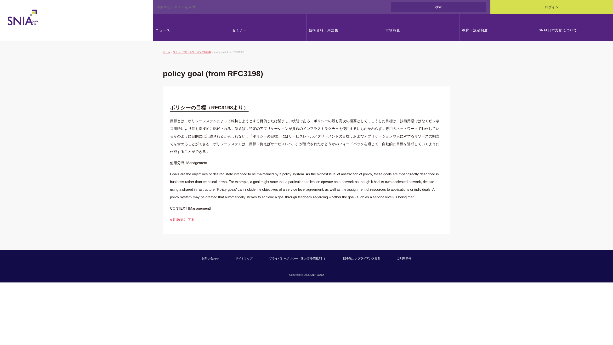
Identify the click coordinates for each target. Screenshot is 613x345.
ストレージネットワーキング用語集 (192, 52)
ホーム (166, 52)
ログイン (552, 7)
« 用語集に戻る (182, 220)
